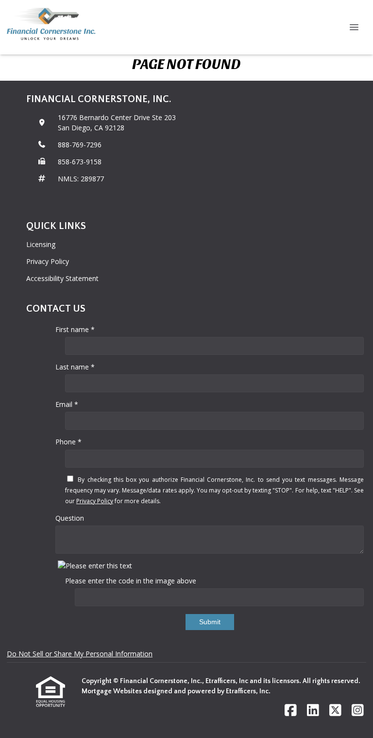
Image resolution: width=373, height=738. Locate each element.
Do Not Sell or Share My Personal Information (80, 653)
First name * (75, 329)
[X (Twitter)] (335, 710)
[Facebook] (290, 710)
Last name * (75, 366)
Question (69, 518)
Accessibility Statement (62, 278)
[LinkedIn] (313, 710)
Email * (66, 404)
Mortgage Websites (112, 691)
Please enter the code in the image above (130, 580)
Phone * (68, 441)
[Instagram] (357, 710)
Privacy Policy (47, 261)
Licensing (40, 244)
